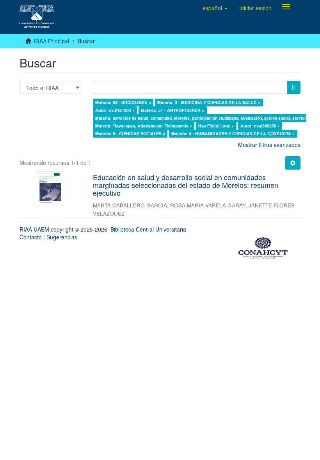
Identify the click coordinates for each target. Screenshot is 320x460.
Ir (293, 87)
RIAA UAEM (35, 229)
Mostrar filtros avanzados (269, 145)
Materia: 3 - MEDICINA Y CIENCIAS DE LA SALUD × (208, 102)
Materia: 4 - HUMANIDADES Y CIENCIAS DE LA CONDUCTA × (233, 133)
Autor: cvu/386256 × (260, 126)
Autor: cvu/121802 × (115, 110)
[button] (215, 8)
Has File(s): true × (216, 126)
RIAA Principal (51, 41)
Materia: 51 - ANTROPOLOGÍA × (172, 110)
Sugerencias (61, 237)
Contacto (31, 237)
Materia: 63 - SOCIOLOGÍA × (123, 102)
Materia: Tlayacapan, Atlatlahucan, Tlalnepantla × (143, 126)
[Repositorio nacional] (265, 246)
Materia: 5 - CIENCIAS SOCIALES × (130, 133)
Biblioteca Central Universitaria (148, 229)
